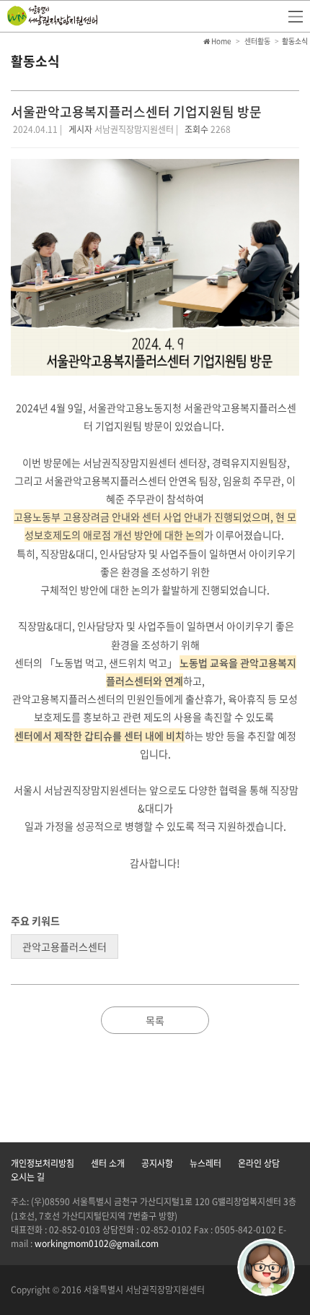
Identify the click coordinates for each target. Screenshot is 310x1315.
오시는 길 (28, 1177)
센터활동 (257, 40)
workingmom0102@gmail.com (97, 1243)
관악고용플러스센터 (64, 946)
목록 (155, 1020)
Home (220, 40)
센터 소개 (108, 1163)
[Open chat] (266, 1267)
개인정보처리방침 (42, 1163)
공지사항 (157, 1163)
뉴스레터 (205, 1163)
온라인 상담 (259, 1163)
